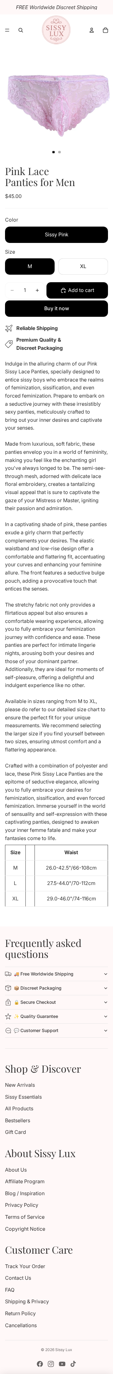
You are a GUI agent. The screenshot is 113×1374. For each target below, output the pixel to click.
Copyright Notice (25, 1229)
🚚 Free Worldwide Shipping (43, 973)
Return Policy (20, 1313)
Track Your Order (25, 1266)
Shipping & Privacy (27, 1301)
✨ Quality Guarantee (36, 1016)
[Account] (92, 30)
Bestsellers (17, 1120)
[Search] (21, 30)
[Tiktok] (73, 1364)
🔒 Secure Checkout (35, 1002)
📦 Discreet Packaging (38, 988)
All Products (19, 1108)
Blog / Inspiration (25, 1193)
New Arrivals (20, 1085)
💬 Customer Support (36, 1030)
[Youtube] (62, 1364)
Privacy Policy (21, 1205)
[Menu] (7, 30)
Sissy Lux (63, 1349)
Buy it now (56, 308)
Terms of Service (25, 1217)
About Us (16, 1170)
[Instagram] (51, 1364)
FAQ (9, 1290)
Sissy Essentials (23, 1097)
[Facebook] (40, 1364)
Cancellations (21, 1325)
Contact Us (18, 1278)
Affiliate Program (25, 1181)
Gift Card (15, 1132)
